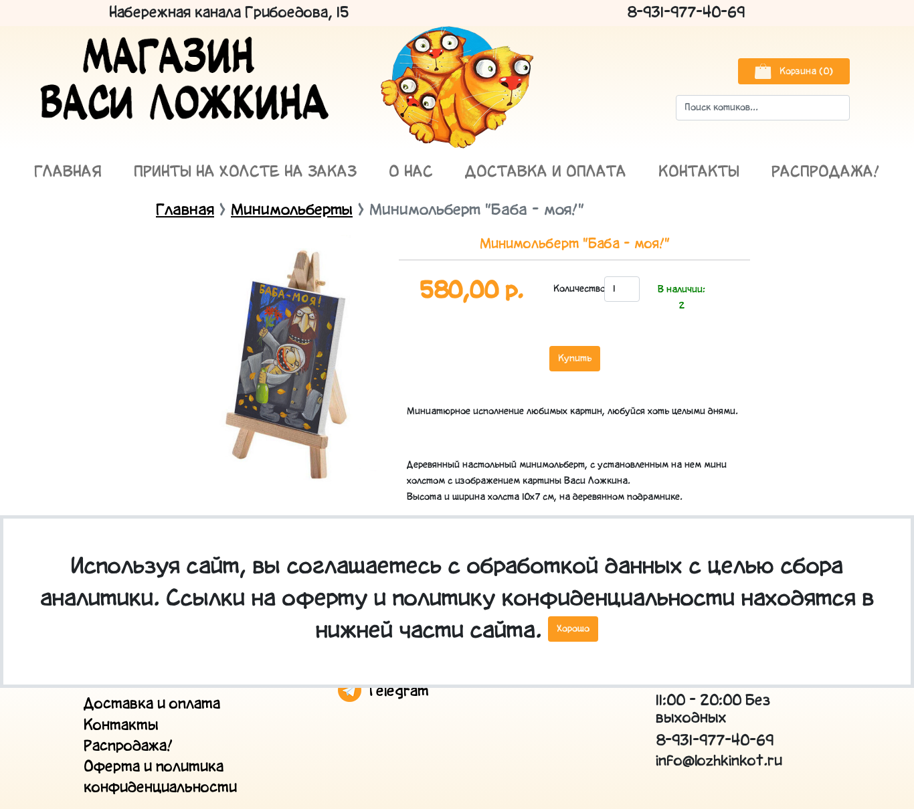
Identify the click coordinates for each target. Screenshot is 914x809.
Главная (68, 172)
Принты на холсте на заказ (245, 172)
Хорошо (573, 629)
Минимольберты (292, 210)
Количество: (575, 289)
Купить (574, 358)
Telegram (395, 691)
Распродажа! (825, 172)
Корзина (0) (805, 71)
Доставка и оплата (545, 172)
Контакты (698, 172)
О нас (411, 172)
